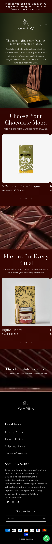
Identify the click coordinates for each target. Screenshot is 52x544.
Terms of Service (16, 453)
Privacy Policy (14, 432)
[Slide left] (20, 199)
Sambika (29, 539)
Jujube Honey (12, 330)
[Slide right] (31, 199)
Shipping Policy (15, 446)
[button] (5, 25)
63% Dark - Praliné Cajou (21, 186)
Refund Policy (14, 439)
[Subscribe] (44, 519)
